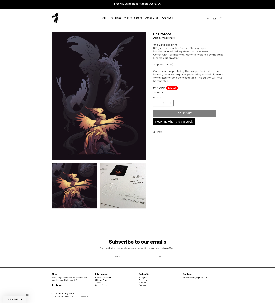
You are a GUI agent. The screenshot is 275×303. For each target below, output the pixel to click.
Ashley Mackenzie (164, 37)
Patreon (142, 285)
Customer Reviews (103, 277)
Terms (98, 283)
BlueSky (142, 283)
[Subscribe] (160, 256)
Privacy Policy (101, 285)
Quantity (157, 97)
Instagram (143, 277)
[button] (208, 18)
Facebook (143, 280)
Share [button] (160, 131)
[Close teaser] (27, 295)
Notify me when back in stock (173, 121)
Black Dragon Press (67, 293)
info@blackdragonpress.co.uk (195, 277)
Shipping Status (101, 280)
